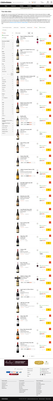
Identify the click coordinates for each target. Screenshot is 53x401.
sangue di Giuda (25, 22)
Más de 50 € (7, 71)
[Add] (48, 43)
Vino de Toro (38, 389)
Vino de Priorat (38, 385)
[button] (47, 2)
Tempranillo (7, 81)
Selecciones (47, 5)
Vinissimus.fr (4, 384)
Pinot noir (7, 87)
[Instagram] (41, 375)
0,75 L (7, 95)
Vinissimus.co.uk (4, 385)
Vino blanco (21, 388)
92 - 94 (7, 44)
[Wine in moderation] (13, 374)
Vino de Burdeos (39, 392)
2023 (7, 108)
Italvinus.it (3, 386)
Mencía (7, 83)
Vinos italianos (21, 384)
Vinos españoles (22, 382)
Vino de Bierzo (38, 386)
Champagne (38, 393)
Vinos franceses (22, 385)
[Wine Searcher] (41, 363)
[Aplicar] (12, 74)
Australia (7, 57)
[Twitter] (45, 375)
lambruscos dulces (13, 22)
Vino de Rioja (38, 382)
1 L (7, 99)
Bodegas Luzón (7, 129)
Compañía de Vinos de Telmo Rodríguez (7, 121)
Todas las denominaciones (23, 389)
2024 (7, 106)
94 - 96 (7, 46)
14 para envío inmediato (44, 305)
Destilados (29, 5)
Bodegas (21, 5)
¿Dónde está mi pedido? (45, 368)
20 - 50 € (7, 69)
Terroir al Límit (7, 127)
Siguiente (32, 356)
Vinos (6, 5)
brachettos (19, 22)
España (7, 53)
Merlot (7, 89)
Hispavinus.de (4, 388)
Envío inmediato (43, 27)
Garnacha (7, 79)
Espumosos (13, 5)
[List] (29, 33)
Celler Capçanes (7, 125)
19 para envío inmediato (44, 252)
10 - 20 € (7, 67)
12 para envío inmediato (44, 212)
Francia (7, 55)
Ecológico (8, 37)
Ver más (3, 115)
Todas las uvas (21, 392)
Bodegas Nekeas (7, 131)
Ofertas (38, 5)
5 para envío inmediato (44, 238)
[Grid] (32, 33)
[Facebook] (43, 375)
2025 (7, 104)
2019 (7, 113)
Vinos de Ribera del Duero (40, 384)
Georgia (7, 59)
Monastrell (7, 85)
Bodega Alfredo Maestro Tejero (7, 123)
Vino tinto (20, 386)
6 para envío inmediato (44, 172)
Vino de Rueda (38, 388)
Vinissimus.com (4, 382)
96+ (7, 48)
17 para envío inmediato (44, 292)
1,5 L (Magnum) (7, 97)
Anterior (21, 356)
